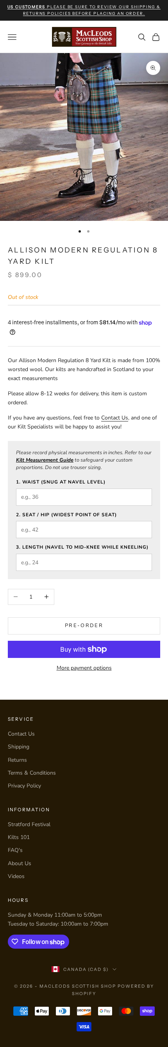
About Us (19, 863)
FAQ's (15, 850)
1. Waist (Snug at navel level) (60, 482)
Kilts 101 (19, 837)
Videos (16, 876)
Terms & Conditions (32, 773)
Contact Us (114, 417)
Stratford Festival (29, 824)
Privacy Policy (24, 785)
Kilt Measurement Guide (44, 460)
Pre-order (84, 625)
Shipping (18, 746)
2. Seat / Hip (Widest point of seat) (66, 515)
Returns (17, 760)
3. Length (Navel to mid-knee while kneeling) (82, 547)
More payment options (84, 668)
